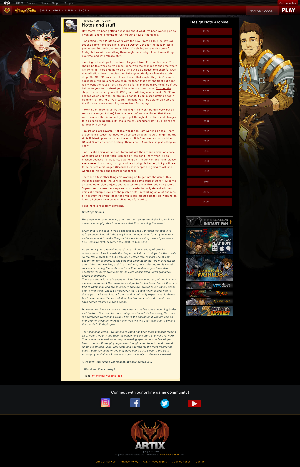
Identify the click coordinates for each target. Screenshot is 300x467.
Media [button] (70, 10)
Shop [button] (55, 3)
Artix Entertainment (170, 454)
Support (69, 3)
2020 (206, 91)
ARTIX (19, 3)
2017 (206, 121)
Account (262, 10)
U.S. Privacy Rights (155, 461)
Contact (201, 461)
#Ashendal (98, 375)
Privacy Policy (129, 461)
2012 (206, 171)
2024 (206, 50)
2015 (206, 141)
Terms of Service (105, 461)
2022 (206, 71)
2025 (206, 40)
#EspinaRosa (114, 375)
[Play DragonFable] (289, 10)
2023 (206, 61)
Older (206, 201)
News (44, 3)
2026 (206, 30)
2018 (206, 111)
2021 (206, 81)
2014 (206, 151)
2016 (206, 131)
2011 (206, 181)
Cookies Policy (181, 461)
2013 (206, 161)
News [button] (56, 10)
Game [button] (44, 10)
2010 (206, 191)
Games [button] (31, 3)
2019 (206, 101)
